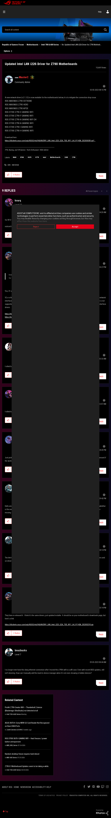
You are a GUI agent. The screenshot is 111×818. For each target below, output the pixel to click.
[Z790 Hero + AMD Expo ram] (102, 191)
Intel (44, 157)
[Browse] (5, 11)
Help (100, 12)
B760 (22, 157)
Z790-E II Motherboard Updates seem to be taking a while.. (27, 766)
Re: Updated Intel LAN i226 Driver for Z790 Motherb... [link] (82, 45)
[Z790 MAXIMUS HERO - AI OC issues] (106, 191)
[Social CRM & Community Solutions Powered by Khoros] (102, 812)
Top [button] (6, 811)
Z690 (66, 157)
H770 (37, 157)
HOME (16, 787)
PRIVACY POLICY (62, 795)
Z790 (73, 157)
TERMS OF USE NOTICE (46, 795)
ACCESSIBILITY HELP (41, 787)
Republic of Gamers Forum (13, 45)
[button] (8, 174)
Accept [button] (75, 227)
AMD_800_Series (11, 745)
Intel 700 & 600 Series (50, 45)
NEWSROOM (25, 787)
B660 (14, 157)
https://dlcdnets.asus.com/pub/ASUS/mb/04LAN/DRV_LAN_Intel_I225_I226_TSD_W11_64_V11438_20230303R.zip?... (50, 141)
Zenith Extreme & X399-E (14, 730)
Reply (101, 176)
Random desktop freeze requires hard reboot (22, 754)
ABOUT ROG (7, 787)
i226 (9, 165)
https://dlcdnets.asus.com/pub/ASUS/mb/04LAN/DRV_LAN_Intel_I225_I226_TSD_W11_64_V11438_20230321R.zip (49, 624)
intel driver (15, 165)
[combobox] (55, 29)
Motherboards (32, 45)
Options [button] (7, 51)
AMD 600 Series (11, 758)
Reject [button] (36, 227)
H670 (29, 157)
